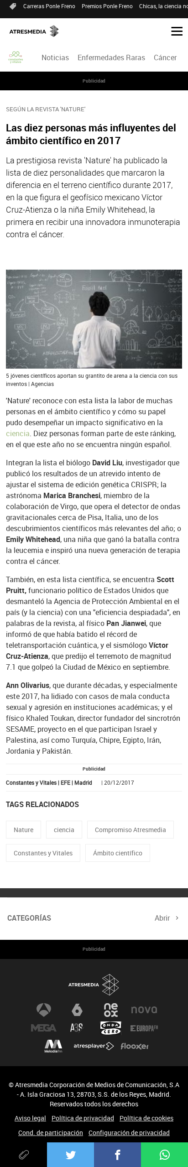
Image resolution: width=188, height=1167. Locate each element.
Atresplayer (94, 1046)
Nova (144, 1010)
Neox (111, 1010)
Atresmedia (94, 985)
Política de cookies (146, 1118)
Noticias (55, 57)
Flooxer (134, 1046)
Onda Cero (111, 1028)
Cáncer (165, 57)
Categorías (29, 918)
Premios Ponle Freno (107, 6)
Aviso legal (30, 1118)
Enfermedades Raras (111, 57)
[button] (173, 30)
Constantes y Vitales (43, 853)
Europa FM (144, 1028)
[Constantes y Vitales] (16, 57)
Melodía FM (53, 1046)
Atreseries (77, 1028)
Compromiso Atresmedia (130, 829)
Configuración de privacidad (129, 1132)
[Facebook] (117, 1154)
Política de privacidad (83, 1118)
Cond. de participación (50, 1132)
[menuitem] (55, 57)
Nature (23, 829)
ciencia (18, 433)
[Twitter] (70, 1154)
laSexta (77, 1010)
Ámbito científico (117, 853)
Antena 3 (43, 1010)
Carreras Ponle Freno (49, 6)
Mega (43, 1028)
